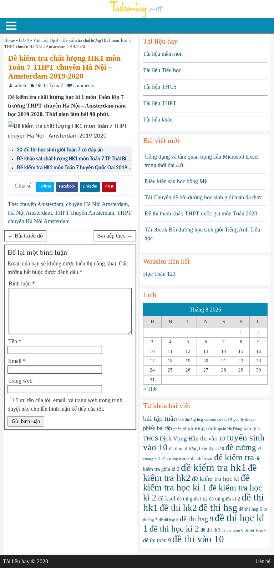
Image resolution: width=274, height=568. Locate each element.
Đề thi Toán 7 (49, 85)
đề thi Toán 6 (232, 530)
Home (9, 40)
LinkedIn (90, 186)
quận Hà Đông (230, 429)
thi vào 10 (212, 438)
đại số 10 (216, 448)
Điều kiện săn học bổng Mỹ (175, 181)
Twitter (45, 186)
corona (210, 419)
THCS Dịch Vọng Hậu (171, 438)
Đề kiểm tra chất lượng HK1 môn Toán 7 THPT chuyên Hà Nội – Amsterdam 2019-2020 (64, 67)
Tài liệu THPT (159, 103)
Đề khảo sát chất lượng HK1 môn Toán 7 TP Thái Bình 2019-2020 (74, 159)
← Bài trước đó (25, 236)
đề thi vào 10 (198, 539)
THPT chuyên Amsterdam (84, 213)
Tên (14, 341)
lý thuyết (248, 420)
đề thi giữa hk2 (192, 499)
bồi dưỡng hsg (190, 419)
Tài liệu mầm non (163, 54)
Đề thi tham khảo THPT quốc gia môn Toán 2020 (200, 213)
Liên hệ (263, 561)
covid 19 (224, 419)
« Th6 (150, 389)
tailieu (20, 85)
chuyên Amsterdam (41, 204)
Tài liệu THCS (160, 87)
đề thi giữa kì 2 (224, 499)
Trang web (20, 381)
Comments (83, 85)
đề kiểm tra (234, 457)
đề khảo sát (202, 458)
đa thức (176, 448)
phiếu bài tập (157, 428)
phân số (179, 429)
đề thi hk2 (178, 508)
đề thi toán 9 (157, 540)
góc (236, 419)
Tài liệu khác (157, 119)
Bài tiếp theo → (115, 236)
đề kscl (167, 498)
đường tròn (196, 448)
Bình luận (22, 283)
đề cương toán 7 (175, 458)
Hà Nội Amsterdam (30, 213)
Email (17, 361)
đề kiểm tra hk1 (214, 467)
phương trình (202, 428)
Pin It (109, 186)
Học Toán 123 (159, 274)
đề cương (240, 447)
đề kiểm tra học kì (215, 478)
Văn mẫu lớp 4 (45, 40)
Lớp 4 (24, 40)
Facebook (67, 186)
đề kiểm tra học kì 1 (196, 483)
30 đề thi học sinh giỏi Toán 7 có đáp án (60, 150)
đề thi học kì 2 (174, 528)
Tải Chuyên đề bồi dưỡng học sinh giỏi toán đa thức (203, 197)
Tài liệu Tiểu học (162, 70)
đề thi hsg (217, 507)
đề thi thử (210, 530)
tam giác (252, 428)
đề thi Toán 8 (256, 530)
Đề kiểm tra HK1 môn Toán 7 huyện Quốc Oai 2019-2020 (73, 168)
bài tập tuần (160, 418)
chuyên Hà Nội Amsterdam (97, 204)
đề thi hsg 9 (196, 519)
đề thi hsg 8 (168, 519)
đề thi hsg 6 (250, 509)
